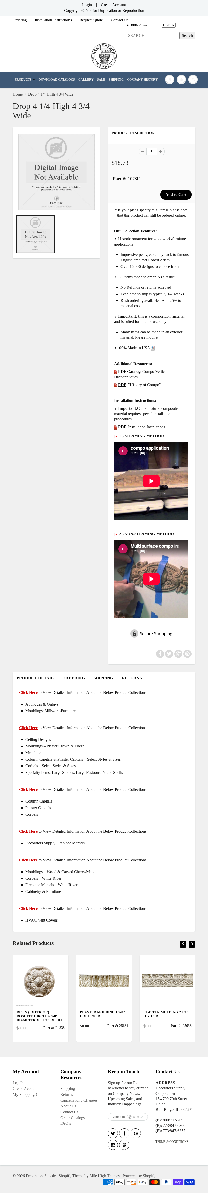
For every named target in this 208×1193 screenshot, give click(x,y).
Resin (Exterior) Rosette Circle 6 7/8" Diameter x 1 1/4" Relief (39, 1016)
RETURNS (132, 678)
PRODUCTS (23, 79)
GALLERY (86, 79)
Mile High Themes (105, 1176)
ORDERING (73, 678)
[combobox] (152, 35)
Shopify (65, 1176)
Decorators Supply (41, 1176)
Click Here (28, 728)
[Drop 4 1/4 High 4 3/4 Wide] (56, 172)
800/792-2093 (142, 25)
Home (18, 94)
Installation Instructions (53, 20)
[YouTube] (124, 1145)
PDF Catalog (129, 371)
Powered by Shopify (139, 1176)
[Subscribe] (141, 1117)
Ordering (20, 20)
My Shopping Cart (28, 1094)
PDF (122, 385)
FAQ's (65, 1123)
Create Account (113, 5)
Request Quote (91, 20)
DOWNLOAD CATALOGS (57, 79)
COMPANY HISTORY (142, 79)
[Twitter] (113, 1133)
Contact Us (119, 20)
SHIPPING (116, 79)
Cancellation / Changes (78, 1100)
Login (87, 5)
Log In (18, 1083)
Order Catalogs (72, 1118)
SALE (101, 79)
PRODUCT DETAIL (35, 678)
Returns (66, 1094)
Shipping (67, 1088)
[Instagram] (113, 1145)
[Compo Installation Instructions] (115, 427)
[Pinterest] (136, 1133)
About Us (68, 1106)
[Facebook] (124, 1133)
